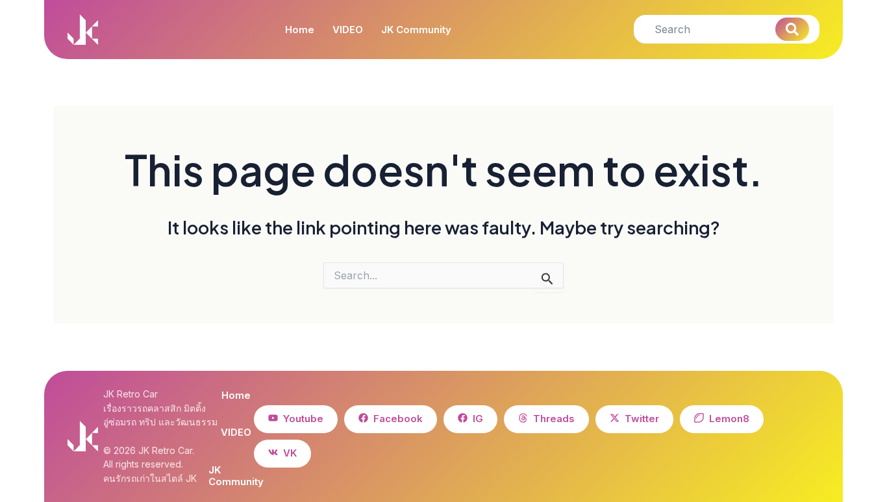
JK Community (416, 30)
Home (299, 30)
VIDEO (347, 30)
